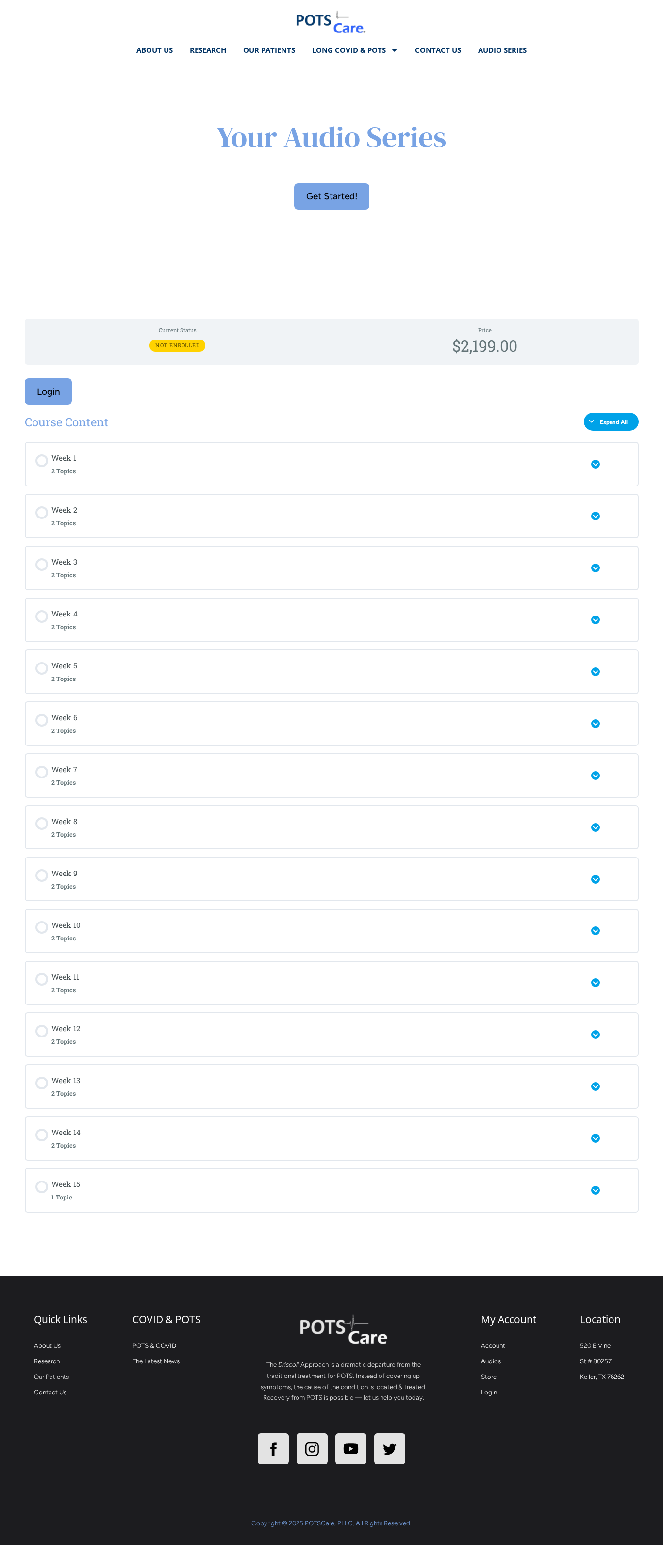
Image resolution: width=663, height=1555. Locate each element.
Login (48, 391)
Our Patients (269, 50)
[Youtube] (350, 1448)
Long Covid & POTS (349, 50)
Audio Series (502, 50)
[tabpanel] (331, 668)
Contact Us (438, 50)
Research (208, 50)
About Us (154, 50)
